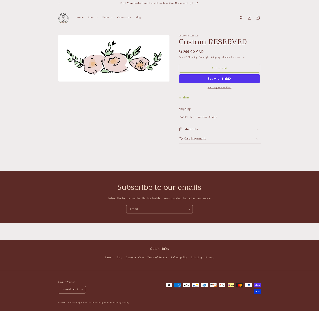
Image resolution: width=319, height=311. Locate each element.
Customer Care (135, 257)
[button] (92, 18)
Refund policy (179, 257)
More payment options (219, 87)
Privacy (209, 257)
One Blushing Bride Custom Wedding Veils (88, 302)
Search (109, 257)
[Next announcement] (260, 3)
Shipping (196, 257)
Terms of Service (157, 257)
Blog (119, 257)
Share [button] (186, 97)
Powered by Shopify (120, 302)
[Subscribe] (188, 209)
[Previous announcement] (59, 3)
